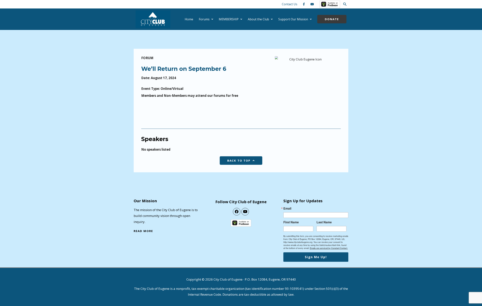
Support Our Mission (293, 19)
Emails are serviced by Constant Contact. (329, 248)
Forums (204, 19)
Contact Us (289, 4)
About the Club (258, 19)
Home (189, 19)
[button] (345, 4)
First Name (291, 222)
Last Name (324, 222)
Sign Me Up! (316, 257)
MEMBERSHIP (229, 19)
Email (287, 208)
